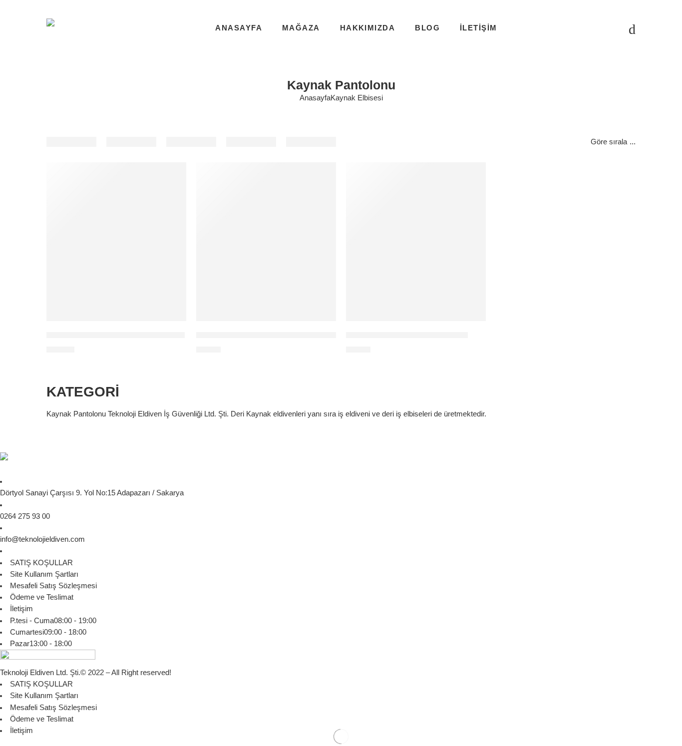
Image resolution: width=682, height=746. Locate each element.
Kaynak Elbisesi (357, 98)
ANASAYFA (238, 28)
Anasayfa (315, 98)
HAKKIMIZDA (367, 28)
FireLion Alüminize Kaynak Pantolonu (115, 335)
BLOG (427, 28)
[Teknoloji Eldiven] (50, 464)
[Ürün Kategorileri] (594, 28)
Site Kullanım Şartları (44, 574)
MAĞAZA (301, 28)
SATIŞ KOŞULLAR (41, 563)
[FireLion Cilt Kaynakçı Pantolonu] (416, 241)
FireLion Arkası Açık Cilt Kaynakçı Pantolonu (279, 335)
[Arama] (632, 28)
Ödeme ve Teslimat (41, 597)
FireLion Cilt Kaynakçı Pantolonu (407, 335)
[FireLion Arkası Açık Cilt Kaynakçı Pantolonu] (266, 241)
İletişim (21, 609)
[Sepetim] (614, 28)
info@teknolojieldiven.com (42, 539)
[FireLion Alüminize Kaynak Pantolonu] (116, 241)
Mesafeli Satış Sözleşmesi (53, 586)
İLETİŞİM (478, 28)
